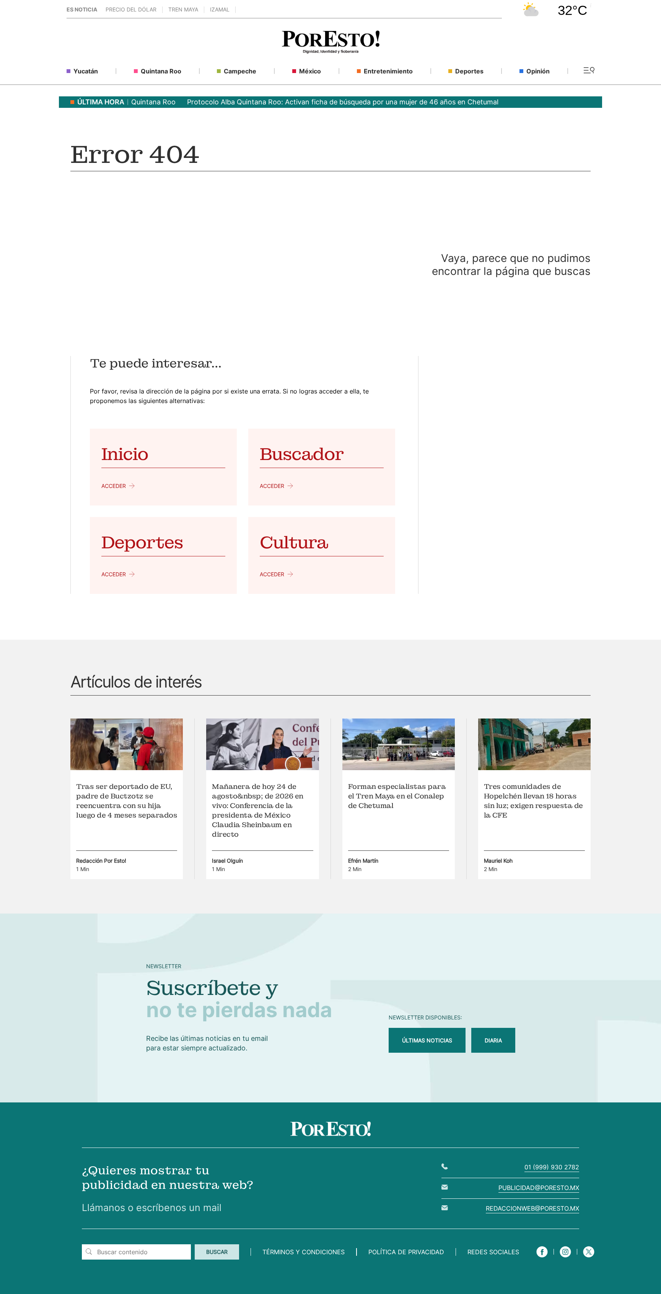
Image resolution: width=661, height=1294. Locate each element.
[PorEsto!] (330, 51)
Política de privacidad (406, 1252)
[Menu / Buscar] (588, 71)
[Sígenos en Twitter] (588, 1258)
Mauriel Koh (498, 860)
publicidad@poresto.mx (538, 1188)
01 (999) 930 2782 (551, 1167)
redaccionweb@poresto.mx (532, 1208)
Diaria (493, 1040)
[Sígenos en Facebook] (542, 1258)
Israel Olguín (227, 860)
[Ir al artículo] (126, 768)
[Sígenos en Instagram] (565, 1258)
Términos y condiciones (303, 1252)
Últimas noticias (427, 1040)
